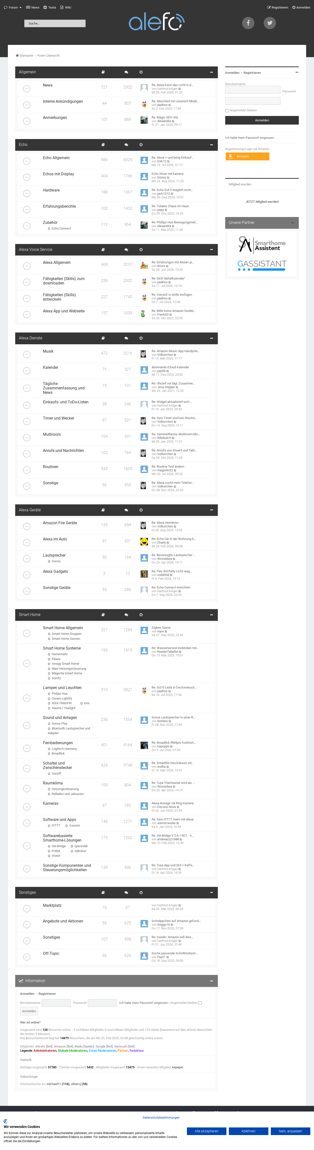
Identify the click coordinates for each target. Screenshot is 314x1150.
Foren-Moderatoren (102, 1050)
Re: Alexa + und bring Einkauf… (173, 157)
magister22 (165, 470)
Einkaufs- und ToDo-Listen (66, 402)
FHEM (55, 851)
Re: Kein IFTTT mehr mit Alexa (173, 819)
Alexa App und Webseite (64, 311)
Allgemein (27, 72)
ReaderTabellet (167, 651)
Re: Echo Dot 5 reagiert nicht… (172, 190)
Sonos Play (59, 723)
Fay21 (161, 957)
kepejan (177, 1067)
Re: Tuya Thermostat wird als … (173, 783)
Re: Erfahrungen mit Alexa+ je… (173, 262)
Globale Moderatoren (72, 1050)
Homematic (59, 654)
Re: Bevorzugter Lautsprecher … (173, 555)
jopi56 (161, 371)
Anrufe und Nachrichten (63, 450)
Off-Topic (51, 953)
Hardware (51, 190)
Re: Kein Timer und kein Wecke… (174, 418)
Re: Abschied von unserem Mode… (175, 101)
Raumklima (53, 783)
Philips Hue (59, 693)
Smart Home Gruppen (66, 634)
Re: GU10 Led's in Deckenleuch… (174, 687)
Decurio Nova (166, 807)
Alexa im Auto (55, 539)
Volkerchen (165, 355)
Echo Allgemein (56, 158)
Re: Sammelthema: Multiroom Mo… (176, 434)
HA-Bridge (58, 846)
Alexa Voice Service (35, 249)
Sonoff (56, 773)
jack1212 (163, 193)
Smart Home (29, 615)
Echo (23, 144)
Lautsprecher (54, 555)
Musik (48, 351)
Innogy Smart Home (65, 663)
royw (160, 631)
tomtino (162, 721)
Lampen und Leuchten (62, 688)
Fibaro (55, 659)
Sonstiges (27, 892)
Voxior (55, 855)
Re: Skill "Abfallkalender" (168, 278)
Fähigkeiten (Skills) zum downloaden (64, 281)
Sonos (56, 561)
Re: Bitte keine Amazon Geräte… (174, 311)
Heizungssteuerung (65, 789)
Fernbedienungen (58, 743)
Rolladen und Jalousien (67, 794)
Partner (123, 1050)
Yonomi (74, 825)
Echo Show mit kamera (167, 174)
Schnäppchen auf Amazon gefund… (176, 921)
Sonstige (50, 483)
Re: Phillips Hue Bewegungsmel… (175, 222)
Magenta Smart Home (66, 673)
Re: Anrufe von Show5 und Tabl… (174, 450)
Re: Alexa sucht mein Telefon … (173, 483)
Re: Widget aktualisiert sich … (172, 402)
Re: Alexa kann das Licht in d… (172, 85)
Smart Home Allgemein (63, 628)
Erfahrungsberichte (59, 206)
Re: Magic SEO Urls (165, 117)
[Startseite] (157, 22)
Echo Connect (61, 228)
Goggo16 (163, 924)
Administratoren (45, 1050)
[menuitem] (32, 7)
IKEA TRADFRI (61, 703)
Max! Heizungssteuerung (68, 668)
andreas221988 (168, 839)
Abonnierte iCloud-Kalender (170, 367)
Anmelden (27, 994)
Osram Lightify (61, 698)
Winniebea (164, 559)
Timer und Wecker (58, 418)
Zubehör (50, 222)
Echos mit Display (58, 174)
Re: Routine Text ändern (168, 466)
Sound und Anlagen (60, 718)
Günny (161, 177)
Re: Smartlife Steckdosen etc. (172, 763)
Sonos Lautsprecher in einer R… (173, 717)
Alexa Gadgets (55, 571)
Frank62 (163, 314)
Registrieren (47, 994)
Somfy (56, 678)
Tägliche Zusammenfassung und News (64, 388)
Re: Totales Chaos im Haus (170, 206)
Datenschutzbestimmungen (161, 1117)
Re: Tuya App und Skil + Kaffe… (173, 865)
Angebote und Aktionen (63, 921)
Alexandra (164, 121)
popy (160, 210)
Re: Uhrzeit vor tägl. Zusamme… (173, 383)
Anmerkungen (55, 117)
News (47, 85)
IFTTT (55, 825)
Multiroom (52, 434)
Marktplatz (52, 905)
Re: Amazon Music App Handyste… (176, 351)
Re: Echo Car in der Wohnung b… (174, 539)
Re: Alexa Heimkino (165, 522)
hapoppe (163, 746)
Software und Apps (59, 820)
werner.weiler (166, 823)
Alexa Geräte (30, 510)
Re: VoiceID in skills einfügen (172, 294)
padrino (162, 105)
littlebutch (164, 438)
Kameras (50, 803)
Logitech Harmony (64, 749)
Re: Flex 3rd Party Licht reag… (172, 571)
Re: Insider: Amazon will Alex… (172, 937)
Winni (161, 266)
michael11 (54, 1084)
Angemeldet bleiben (184, 1003)
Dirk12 (161, 161)
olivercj (76, 1084)
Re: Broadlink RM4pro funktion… (174, 742)
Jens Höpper (166, 387)
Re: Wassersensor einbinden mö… (175, 648)
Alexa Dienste (30, 338)
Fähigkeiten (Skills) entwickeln (59, 297)
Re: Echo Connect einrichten (171, 587)
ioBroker (80, 851)
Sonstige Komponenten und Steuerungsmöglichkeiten (67, 867)
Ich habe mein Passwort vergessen (143, 1003)
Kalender (50, 367)
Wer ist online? (30, 1022)
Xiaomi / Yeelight (63, 708)
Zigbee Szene (161, 627)
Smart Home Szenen (65, 638)
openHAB (81, 846)
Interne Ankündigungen (63, 101)
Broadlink (58, 753)
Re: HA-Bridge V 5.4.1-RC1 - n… (173, 835)
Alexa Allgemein (57, 262)
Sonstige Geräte (56, 588)
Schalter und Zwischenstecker (57, 765)
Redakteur (137, 1050)
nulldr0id (163, 575)
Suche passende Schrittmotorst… (175, 953)
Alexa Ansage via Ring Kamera (173, 803)
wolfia (161, 766)
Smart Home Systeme (62, 648)
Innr (86, 703)
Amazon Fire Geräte (60, 523)
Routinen (50, 467)
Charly (161, 542)
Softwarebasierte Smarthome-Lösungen (62, 838)
